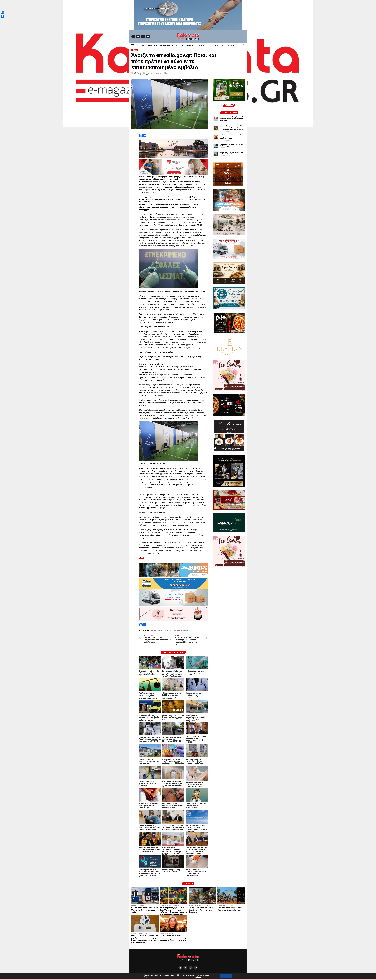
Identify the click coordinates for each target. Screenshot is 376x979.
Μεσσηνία (179, 45)
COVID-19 (153, 630)
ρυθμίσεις (198, 977)
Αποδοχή (226, 976)
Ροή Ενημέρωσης (217, 45)
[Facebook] (2, 12)
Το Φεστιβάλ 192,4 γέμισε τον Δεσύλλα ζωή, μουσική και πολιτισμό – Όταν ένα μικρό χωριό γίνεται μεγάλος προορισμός (232, 127)
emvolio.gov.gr (163, 630)
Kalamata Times (145, 75)
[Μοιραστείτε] (2, 16)
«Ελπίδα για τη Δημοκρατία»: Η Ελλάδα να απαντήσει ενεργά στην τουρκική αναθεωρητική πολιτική (231, 136)
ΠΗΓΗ (141, 558)
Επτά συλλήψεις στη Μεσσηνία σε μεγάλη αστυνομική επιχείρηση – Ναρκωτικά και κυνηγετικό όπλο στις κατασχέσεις (232, 118)
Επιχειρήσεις (230, 45)
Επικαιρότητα (190, 45)
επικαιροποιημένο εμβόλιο (179, 630)
